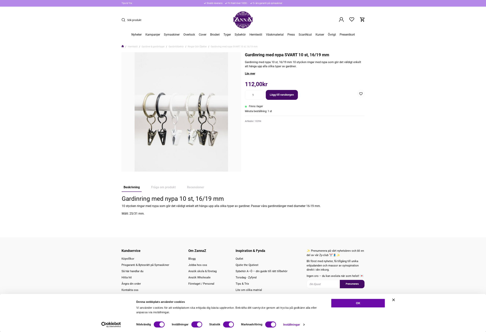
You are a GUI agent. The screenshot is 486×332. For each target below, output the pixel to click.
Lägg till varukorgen (282, 94)
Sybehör (240, 34)
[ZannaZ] (243, 19)
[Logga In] (341, 20)
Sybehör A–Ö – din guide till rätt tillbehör (261, 271)
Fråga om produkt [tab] (163, 187)
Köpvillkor (128, 258)
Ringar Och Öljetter (197, 46)
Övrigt (332, 34)
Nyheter (136, 34)
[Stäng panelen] (393, 299)
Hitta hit (127, 277)
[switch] (196, 324)
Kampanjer (152, 34)
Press (291, 34)
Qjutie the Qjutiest (247, 265)
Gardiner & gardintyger (153, 46)
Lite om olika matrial (249, 290)
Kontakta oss (130, 290)
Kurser (320, 34)
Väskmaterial (275, 34)
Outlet (239, 258)
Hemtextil (255, 34)
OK (358, 303)
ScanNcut (305, 34)
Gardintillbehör (176, 46)
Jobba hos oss (197, 265)
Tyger (227, 34)
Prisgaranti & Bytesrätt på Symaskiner (145, 265)
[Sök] (124, 20)
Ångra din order (131, 283)
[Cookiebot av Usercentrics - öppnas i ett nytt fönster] (111, 324)
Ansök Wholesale (199, 277)
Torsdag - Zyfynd (246, 277)
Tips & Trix (127, 3)
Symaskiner (172, 34)
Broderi (215, 34)
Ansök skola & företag (202, 271)
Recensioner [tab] (195, 187)
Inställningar (291, 324)
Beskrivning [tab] (132, 187)
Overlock (189, 34)
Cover (202, 34)
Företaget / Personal (201, 283)
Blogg (192, 258)
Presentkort (347, 34)
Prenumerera (352, 284)
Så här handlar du (132, 271)
